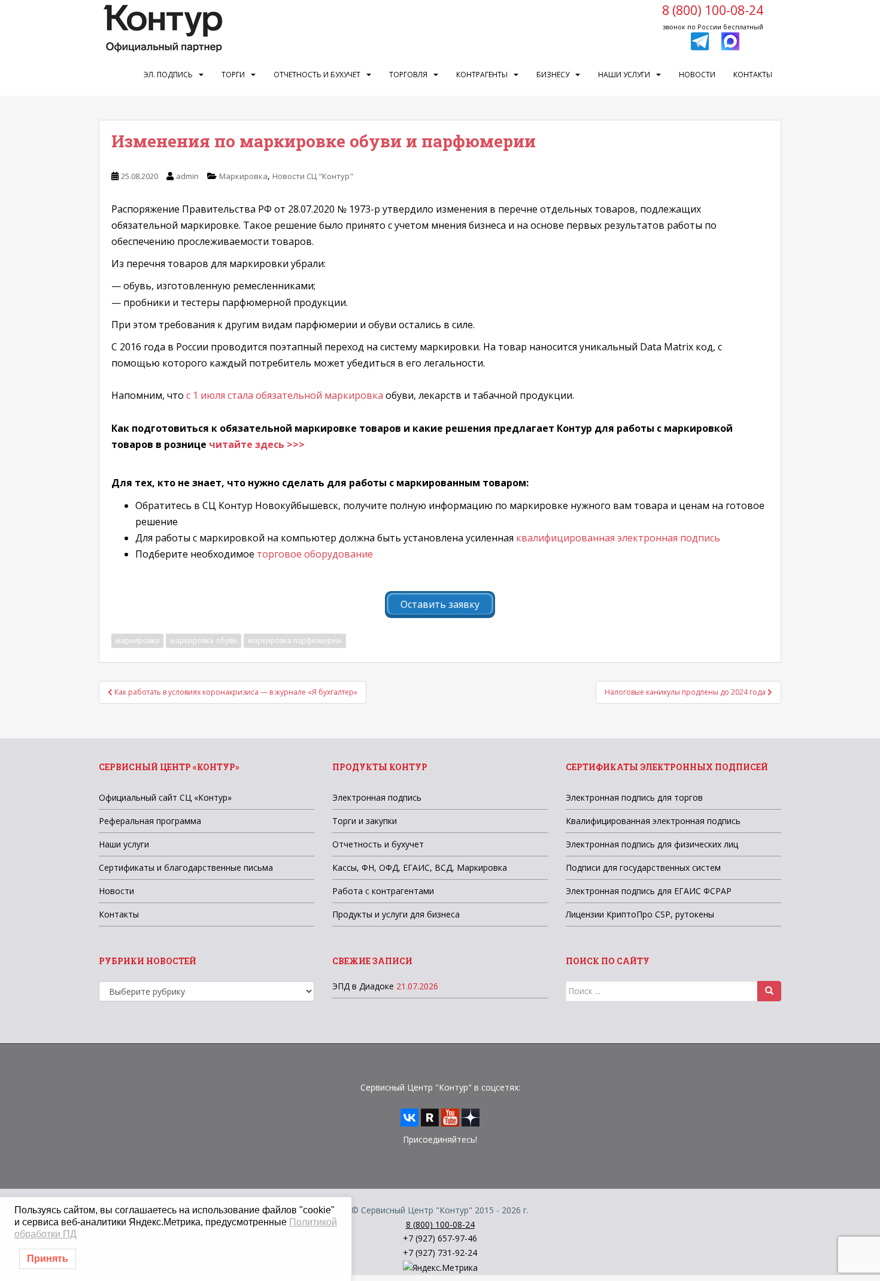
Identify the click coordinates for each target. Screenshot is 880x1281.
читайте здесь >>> (257, 444)
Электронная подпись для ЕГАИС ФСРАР (649, 891)
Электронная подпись (376, 797)
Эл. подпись (168, 74)
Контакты (752, 74)
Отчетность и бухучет (317, 74)
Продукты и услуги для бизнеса (396, 914)
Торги (233, 74)
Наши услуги (624, 74)
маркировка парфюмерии (295, 640)
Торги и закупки (364, 820)
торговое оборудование (315, 554)
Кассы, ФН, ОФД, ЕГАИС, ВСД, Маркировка (419, 867)
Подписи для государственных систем (643, 867)
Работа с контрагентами (383, 891)
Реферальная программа (150, 820)
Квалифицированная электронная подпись (653, 820)
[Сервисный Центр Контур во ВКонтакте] (409, 1116)
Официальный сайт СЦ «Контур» (165, 797)
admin (187, 176)
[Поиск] (769, 991)
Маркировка (243, 176)
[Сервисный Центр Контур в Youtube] (450, 1116)
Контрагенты (482, 74)
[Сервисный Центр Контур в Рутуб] (430, 1116)
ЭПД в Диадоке (363, 986)
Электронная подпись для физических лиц (652, 844)
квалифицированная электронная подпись (618, 537)
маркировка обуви (203, 640)
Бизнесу (552, 74)
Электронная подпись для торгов (634, 797)
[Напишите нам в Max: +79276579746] (730, 40)
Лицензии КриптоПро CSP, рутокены (640, 914)
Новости (697, 74)
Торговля (408, 74)
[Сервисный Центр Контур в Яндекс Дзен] (471, 1116)
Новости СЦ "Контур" (312, 176)
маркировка (137, 640)
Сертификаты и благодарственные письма (186, 867)
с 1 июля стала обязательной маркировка (284, 395)
